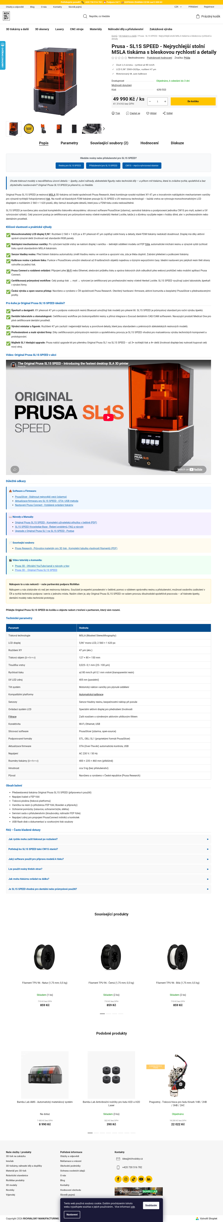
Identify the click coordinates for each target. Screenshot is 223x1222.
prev (8, 972)
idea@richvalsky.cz (132, 1158)
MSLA (52, 194)
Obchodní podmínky (70, 1165)
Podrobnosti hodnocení (159, 57)
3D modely (11, 1185)
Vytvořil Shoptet (208, 1218)
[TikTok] (133, 1179)
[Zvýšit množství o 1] (165, 101)
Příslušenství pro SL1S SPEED (103, 165)
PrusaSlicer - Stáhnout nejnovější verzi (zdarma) (41, 496)
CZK (176, 7)
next (214, 972)
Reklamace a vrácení (70, 1161)
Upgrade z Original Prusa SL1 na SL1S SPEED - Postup (44, 530)
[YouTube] (141, 1179)
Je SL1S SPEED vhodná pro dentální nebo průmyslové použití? (108, 889)
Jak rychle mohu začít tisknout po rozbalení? (108, 839)
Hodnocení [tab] (150, 143)
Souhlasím (151, 1205)
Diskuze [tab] (177, 143)
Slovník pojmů (75, 7)
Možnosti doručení (122, 85)
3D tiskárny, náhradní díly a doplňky (24, 1165)
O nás (44, 7)
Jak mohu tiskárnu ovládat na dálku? (108, 878)
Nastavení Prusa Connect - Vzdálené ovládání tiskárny (44, 505)
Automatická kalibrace (91, 694)
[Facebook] (118, 1179)
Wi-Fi (69, 270)
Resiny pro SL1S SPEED (70, 165)
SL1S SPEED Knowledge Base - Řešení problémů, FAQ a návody (49, 526)
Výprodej (10, 1194)
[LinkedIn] (148, 1179)
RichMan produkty (15, 1180)
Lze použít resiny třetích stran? (108, 869)
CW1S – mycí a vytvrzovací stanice (142, 165)
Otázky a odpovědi (15, 7)
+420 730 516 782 (132, 1167)
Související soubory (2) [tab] (109, 143)
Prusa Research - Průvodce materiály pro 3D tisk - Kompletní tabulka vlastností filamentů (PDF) (66, 548)
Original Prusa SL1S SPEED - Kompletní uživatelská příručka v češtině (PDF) (56, 522)
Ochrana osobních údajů (72, 1170)
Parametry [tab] (69, 143)
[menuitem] (17, 29)
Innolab (9, 1161)
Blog (32, 7)
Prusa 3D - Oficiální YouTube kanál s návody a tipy (42, 565)
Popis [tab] (43, 143)
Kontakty (57, 7)
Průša (187, 57)
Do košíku (193, 101)
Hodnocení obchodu (70, 1190)
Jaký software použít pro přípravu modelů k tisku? (108, 859)
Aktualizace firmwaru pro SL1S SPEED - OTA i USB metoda (46, 500)
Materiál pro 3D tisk (16, 1170)
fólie (147, 244)
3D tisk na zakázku (16, 1156)
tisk (48, 198)
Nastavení (72, 1214)
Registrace (209, 7)
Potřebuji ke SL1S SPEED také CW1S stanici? (108, 849)
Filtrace (12, 716)
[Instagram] (125, 1179)
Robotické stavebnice (17, 1175)
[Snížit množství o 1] (150, 101)
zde (133, 1206)
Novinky (10, 1190)
